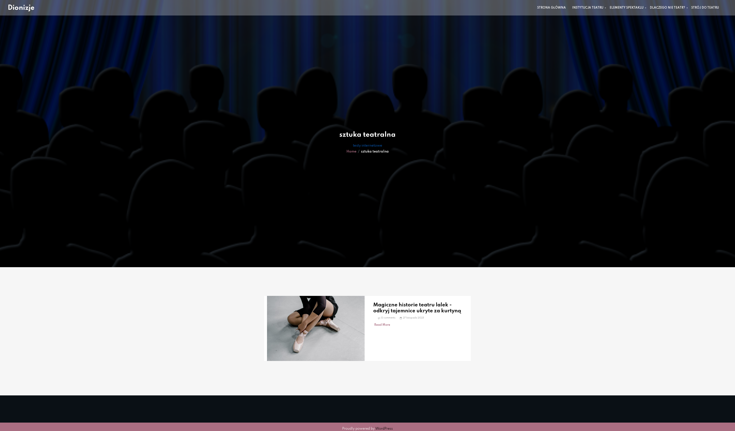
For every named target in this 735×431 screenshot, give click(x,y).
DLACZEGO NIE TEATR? (667, 7)
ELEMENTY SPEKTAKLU (627, 7)
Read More (382, 325)
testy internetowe (367, 145)
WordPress (384, 428)
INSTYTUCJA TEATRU (587, 7)
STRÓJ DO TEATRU (705, 7)
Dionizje (21, 7)
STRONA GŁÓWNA (551, 7)
